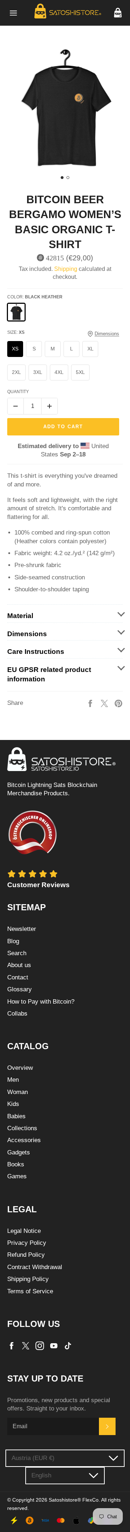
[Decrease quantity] (15, 406)
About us (19, 965)
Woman (17, 1092)
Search (16, 953)
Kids (13, 1104)
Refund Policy (26, 1254)
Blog (13, 941)
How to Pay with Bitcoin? (40, 1001)
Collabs (17, 1013)
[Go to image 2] (67, 177)
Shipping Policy (28, 1279)
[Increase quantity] (49, 406)
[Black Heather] (16, 312)
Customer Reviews (38, 885)
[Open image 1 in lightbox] (65, 108)
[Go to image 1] (62, 177)
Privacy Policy (26, 1242)
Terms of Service (30, 1291)
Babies (16, 1116)
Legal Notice (24, 1230)
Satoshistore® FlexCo (74, 1500)
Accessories (24, 1140)
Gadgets (18, 1152)
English (41, 1475)
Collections (22, 1128)
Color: (34, 296)
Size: (16, 332)
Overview (20, 1067)
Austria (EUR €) (33, 1458)
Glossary (19, 989)
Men (13, 1079)
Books (15, 1164)
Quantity (18, 391)
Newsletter (21, 928)
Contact (17, 977)
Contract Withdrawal (34, 1267)
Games (17, 1176)
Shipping (65, 269)
